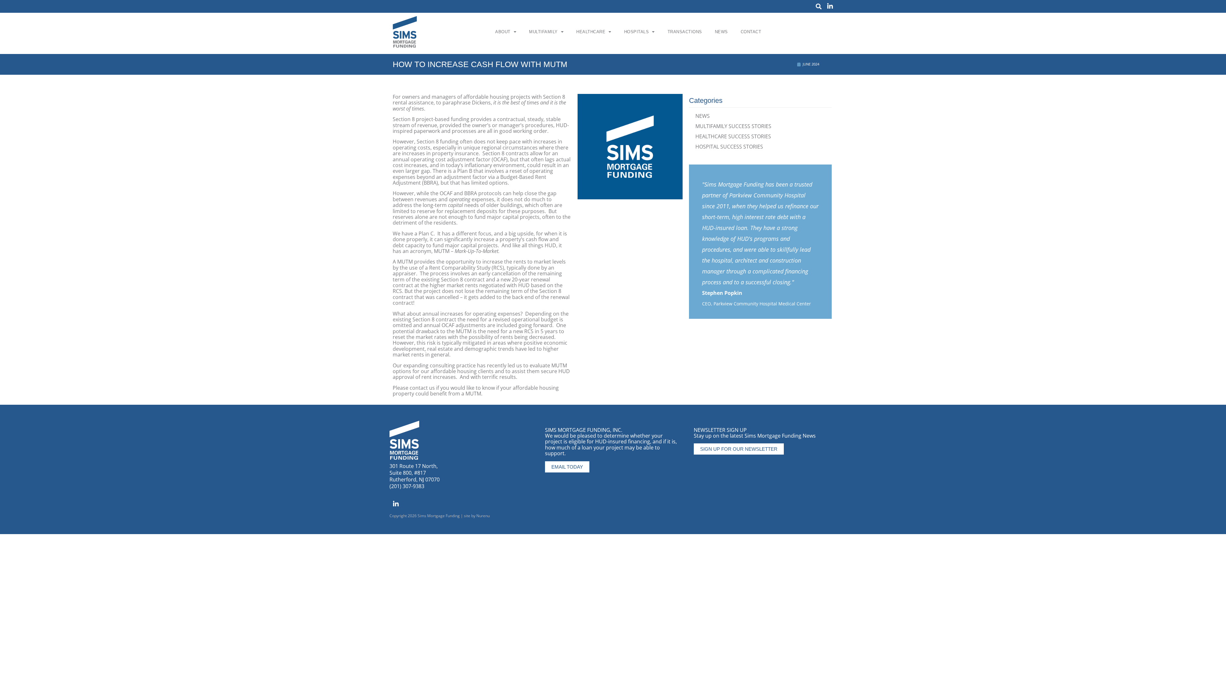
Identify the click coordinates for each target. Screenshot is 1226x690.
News (721, 31)
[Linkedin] (830, 6)
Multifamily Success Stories (733, 126)
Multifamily (543, 31)
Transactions (685, 31)
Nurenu (483, 515)
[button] (818, 6)
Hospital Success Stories (729, 146)
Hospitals (636, 31)
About (503, 31)
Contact (751, 31)
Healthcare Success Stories (733, 136)
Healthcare (590, 31)
